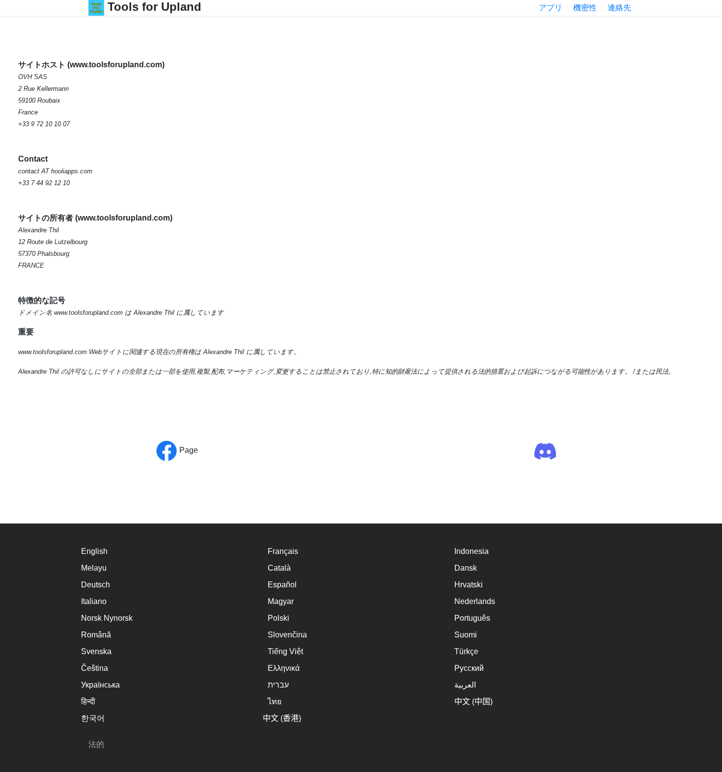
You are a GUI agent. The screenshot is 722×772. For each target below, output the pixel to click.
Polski (278, 618)
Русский (469, 668)
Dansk (465, 568)
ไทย (274, 701)
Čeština (94, 668)
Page (187, 450)
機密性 (585, 7)
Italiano (94, 601)
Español (282, 584)
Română (96, 635)
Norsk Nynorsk (107, 618)
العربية (465, 685)
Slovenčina (287, 635)
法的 (96, 744)
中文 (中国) (473, 701)
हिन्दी (88, 701)
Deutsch (95, 584)
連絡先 (619, 7)
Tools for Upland (152, 6)
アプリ (550, 7)
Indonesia (471, 551)
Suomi (465, 635)
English (94, 551)
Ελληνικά (284, 668)
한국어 (93, 718)
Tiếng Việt (285, 651)
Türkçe (466, 651)
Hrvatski (468, 584)
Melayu (94, 568)
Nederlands (474, 601)
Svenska (96, 651)
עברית (278, 685)
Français (283, 551)
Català (279, 568)
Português (472, 618)
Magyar (281, 601)
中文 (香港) (282, 718)
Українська (100, 685)
